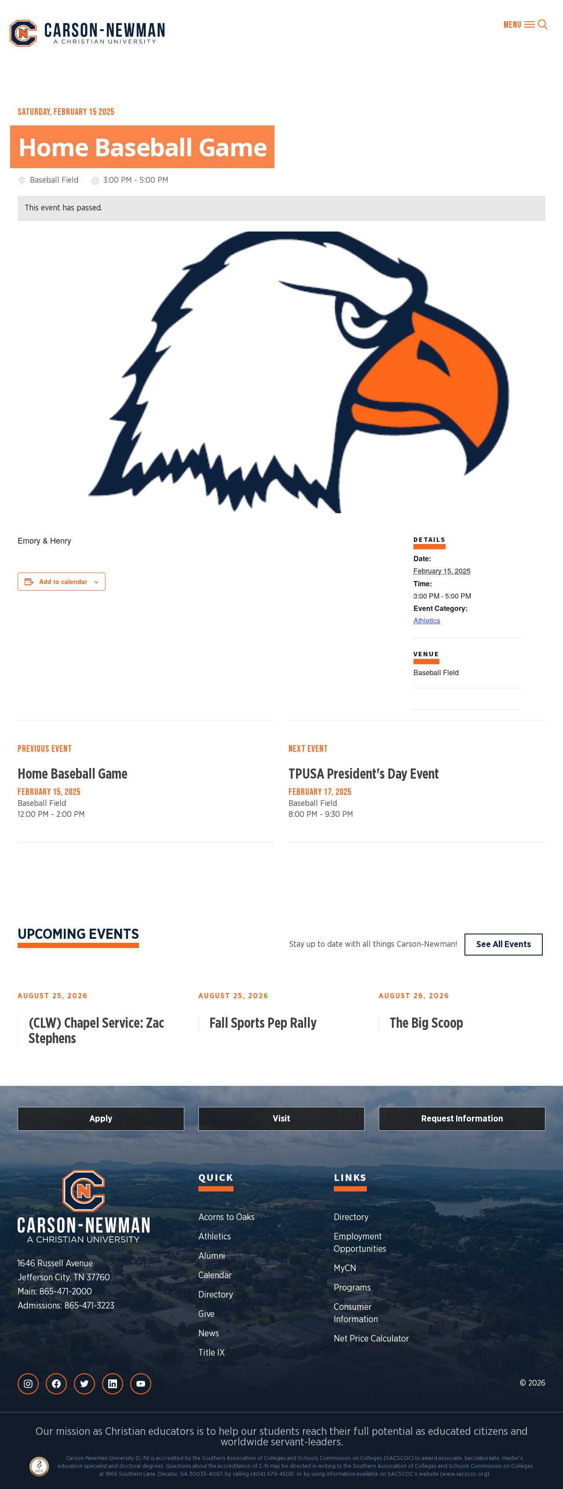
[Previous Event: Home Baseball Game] (146, 781)
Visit (281, 1118)
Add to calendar (63, 581)
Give (206, 1314)
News (208, 1333)
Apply (101, 1118)
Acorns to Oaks (226, 1217)
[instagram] (28, 1383)
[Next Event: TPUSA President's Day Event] (417, 781)
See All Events (503, 944)
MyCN (345, 1268)
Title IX (211, 1353)
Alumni (211, 1256)
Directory (215, 1294)
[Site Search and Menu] (525, 24)
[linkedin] (112, 1383)
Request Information (462, 1118)
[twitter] (84, 1383)
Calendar (215, 1275)
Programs (352, 1287)
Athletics (426, 620)
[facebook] (56, 1383)
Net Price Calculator (371, 1339)
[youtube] (140, 1383)
